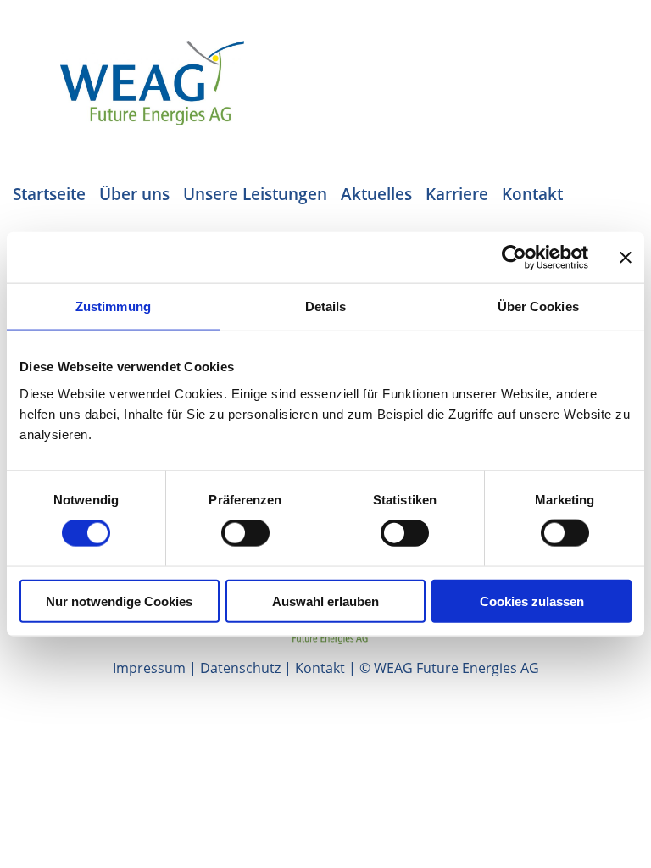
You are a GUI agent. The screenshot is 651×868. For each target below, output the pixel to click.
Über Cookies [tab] (538, 306)
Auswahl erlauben (325, 600)
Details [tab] (326, 306)
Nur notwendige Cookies (119, 600)
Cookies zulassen (532, 600)
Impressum (149, 668)
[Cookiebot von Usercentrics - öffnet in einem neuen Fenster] (514, 257)
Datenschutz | (247, 668)
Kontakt (320, 668)
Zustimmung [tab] (113, 306)
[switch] (245, 533)
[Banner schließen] (626, 258)
